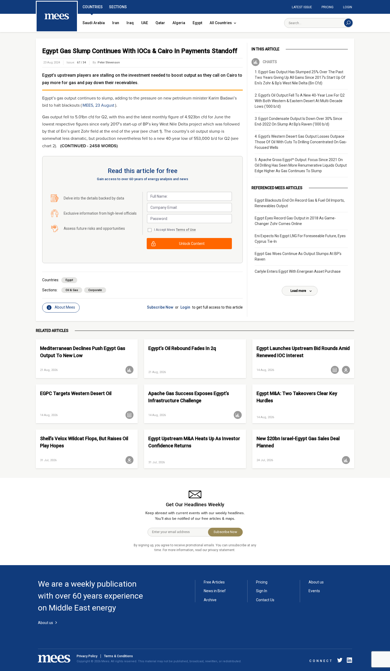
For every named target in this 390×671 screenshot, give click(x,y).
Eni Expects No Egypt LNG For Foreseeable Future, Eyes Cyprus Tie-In (300, 239)
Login (347, 7)
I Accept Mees (175, 230)
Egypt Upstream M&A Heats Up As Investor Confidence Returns (194, 442)
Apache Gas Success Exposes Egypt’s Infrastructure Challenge (188, 397)
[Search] (348, 23)
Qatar (160, 23)
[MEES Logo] (57, 16)
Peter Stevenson (109, 62)
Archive (210, 600)
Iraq (130, 23)
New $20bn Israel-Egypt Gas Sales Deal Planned (298, 442)
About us (316, 582)
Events (314, 591)
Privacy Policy (87, 656)
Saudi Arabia (94, 23)
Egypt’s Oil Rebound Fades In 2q (182, 348)
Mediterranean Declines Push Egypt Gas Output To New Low (82, 351)
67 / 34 (81, 62)
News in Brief (215, 591)
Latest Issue (302, 7)
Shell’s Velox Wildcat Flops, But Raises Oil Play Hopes (84, 442)
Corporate (95, 290)
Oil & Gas (72, 290)
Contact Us (265, 600)
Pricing (327, 7)
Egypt (197, 23)
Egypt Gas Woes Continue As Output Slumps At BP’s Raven (298, 256)
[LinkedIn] (348, 661)
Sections (118, 7)
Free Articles (214, 582)
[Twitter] (340, 661)
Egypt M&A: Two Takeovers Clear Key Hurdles (297, 397)
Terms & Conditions (118, 656)
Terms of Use (186, 230)
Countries (93, 7)
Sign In (261, 591)
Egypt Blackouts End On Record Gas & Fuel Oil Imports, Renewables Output (300, 203)
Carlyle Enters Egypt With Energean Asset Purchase (298, 271)
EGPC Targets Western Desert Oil (75, 393)
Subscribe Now (160, 307)
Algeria (178, 23)
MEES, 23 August (98, 105)
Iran (115, 23)
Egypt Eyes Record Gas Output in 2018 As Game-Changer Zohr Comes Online (295, 221)
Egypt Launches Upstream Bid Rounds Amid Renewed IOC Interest (303, 351)
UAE (144, 23)
